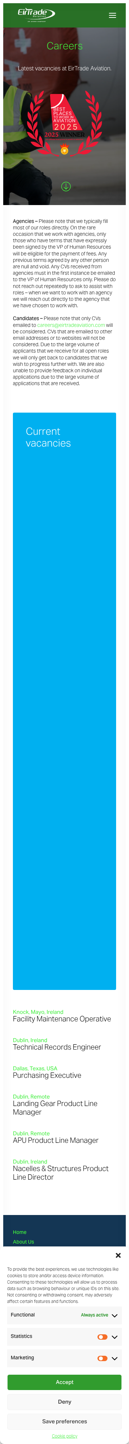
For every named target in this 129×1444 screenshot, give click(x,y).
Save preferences (64, 1422)
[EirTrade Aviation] (52, 15)
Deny (64, 1402)
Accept (64, 1382)
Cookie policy (64, 1436)
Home (20, 1233)
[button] (118, 1255)
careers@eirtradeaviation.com (71, 325)
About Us (23, 1242)
